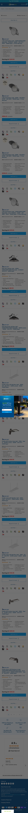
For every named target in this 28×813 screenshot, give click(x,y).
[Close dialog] (27, 396)
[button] (7, 412)
